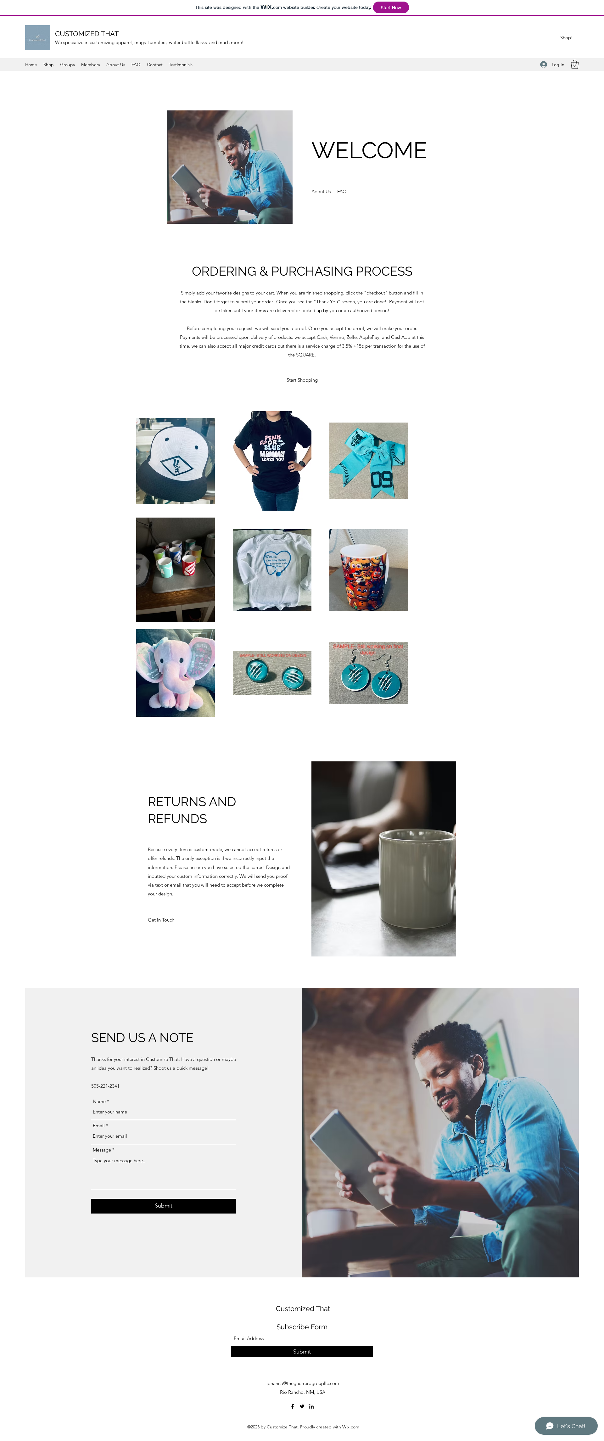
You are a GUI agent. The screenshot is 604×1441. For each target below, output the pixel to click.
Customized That (303, 1308)
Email (99, 1125)
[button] (575, 64)
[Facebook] (292, 1406)
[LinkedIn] (311, 1406)
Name (99, 1101)
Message (102, 1149)
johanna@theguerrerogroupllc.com (302, 1383)
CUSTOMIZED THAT (87, 34)
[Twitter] (302, 1406)
